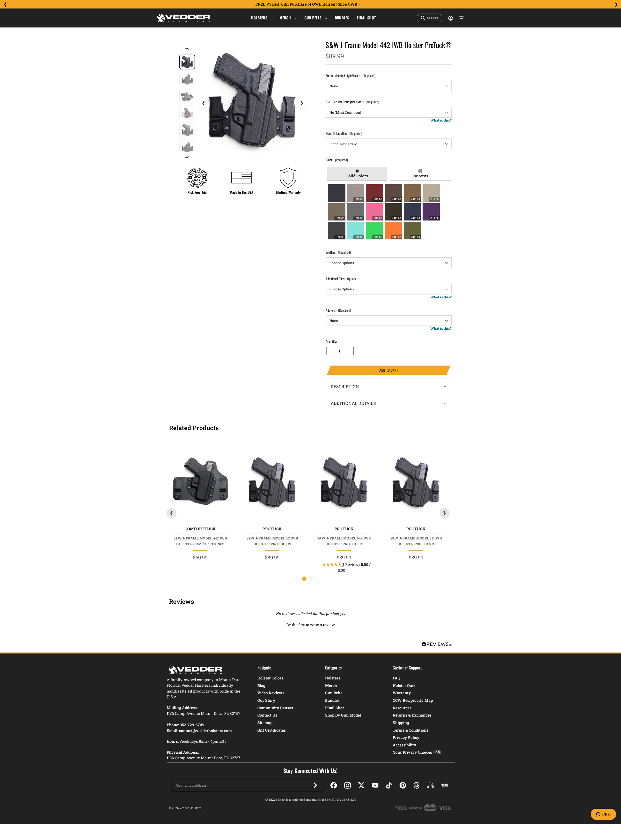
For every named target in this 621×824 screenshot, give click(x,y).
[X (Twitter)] (361, 785)
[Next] (616, 4)
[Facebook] (333, 785)
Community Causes (275, 707)
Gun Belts (313, 18)
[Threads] (416, 785)
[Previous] (5, 4)
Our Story (266, 700)
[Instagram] (347, 785)
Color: (337, 159)
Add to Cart (362, 370)
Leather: (338, 252)
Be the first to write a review (310, 624)
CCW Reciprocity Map (413, 700)
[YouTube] (375, 785)
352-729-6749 (192, 724)
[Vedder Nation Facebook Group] (444, 785)
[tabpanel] (389, 212)
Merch (285, 18)
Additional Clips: (341, 278)
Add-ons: (338, 310)
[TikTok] (389, 785)
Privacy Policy (406, 737)
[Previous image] (203, 103)
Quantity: (331, 341)
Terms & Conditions (410, 730)
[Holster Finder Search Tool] (429, 18)
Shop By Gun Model (343, 715)
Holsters (259, 18)
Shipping (401, 722)
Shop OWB (347, 4)
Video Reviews (270, 692)
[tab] (357, 174)
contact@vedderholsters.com (205, 730)
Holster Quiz (404, 685)
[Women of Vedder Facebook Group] (430, 785)
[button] (310, 624)
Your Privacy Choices (412, 752)
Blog (261, 685)
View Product (200, 483)
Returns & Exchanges (412, 715)
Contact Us (267, 715)
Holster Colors (270, 677)
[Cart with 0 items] (461, 18)
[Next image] (301, 103)
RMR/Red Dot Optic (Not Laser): (352, 101)
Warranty (402, 692)
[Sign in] (450, 18)
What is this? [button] (441, 120)
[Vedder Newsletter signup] (315, 785)
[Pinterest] (403, 785)
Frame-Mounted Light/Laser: (350, 75)
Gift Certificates (271, 730)
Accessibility (404, 744)
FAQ (396, 677)
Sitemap (264, 722)
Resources (402, 707)
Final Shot (366, 18)
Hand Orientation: (344, 133)
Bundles (342, 18)
